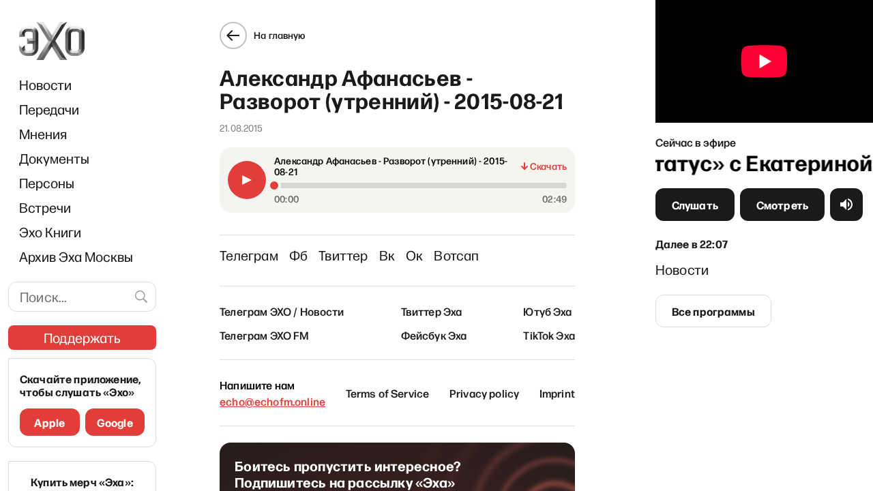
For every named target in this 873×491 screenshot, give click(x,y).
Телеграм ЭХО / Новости (282, 310)
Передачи (49, 109)
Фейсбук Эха (434, 334)
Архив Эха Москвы (76, 256)
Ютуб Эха (547, 310)
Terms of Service (388, 392)
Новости (45, 84)
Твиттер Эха (431, 310)
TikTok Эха (549, 334)
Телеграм (249, 255)
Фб (298, 255)
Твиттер (343, 255)
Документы (54, 158)
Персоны (46, 183)
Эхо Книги (50, 232)
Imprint (557, 392)
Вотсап (456, 255)
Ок (414, 255)
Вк (387, 255)
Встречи (45, 207)
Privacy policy (484, 392)
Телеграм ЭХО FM (264, 334)
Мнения (43, 134)
